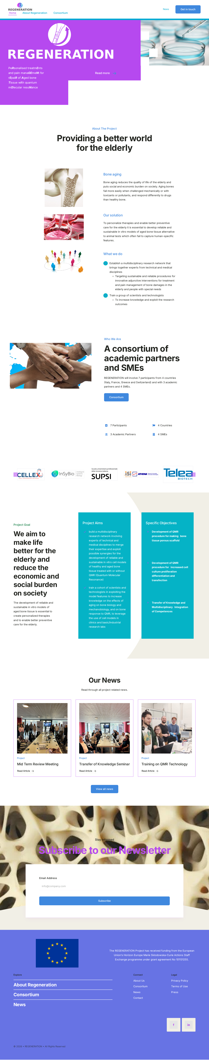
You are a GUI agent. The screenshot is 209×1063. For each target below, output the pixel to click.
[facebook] (173, 1028)
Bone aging (112, 174)
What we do (112, 254)
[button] (16, 476)
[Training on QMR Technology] (166, 731)
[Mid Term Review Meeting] (42, 731)
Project (21, 761)
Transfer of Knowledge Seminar (104, 767)
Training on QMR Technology (164, 767)
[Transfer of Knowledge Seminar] (104, 731)
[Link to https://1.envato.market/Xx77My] (114, 73)
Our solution (113, 215)
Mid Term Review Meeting (37, 767)
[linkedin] (188, 1028)
